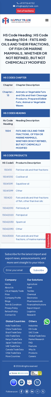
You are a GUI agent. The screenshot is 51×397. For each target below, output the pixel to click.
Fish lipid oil (21, 214)
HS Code (33, 329)
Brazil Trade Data (13, 332)
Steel (29, 287)
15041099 (8, 190)
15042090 (8, 228)
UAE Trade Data (13, 346)
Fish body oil (22, 207)
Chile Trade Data (13, 353)
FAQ (31, 342)
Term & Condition (13, 304)
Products (33, 353)
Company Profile (13, 297)
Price (7, 294)
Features (33, 346)
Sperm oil (21, 221)
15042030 (8, 221)
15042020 (8, 214)
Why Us (32, 349)
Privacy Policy (11, 308)
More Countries (13, 356)
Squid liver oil (22, 183)
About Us (9, 287)
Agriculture (32, 284)
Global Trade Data (37, 335)
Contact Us (10, 314)
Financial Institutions (36, 304)
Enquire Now (48, 240)
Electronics (32, 297)
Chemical (31, 294)
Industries (33, 325)
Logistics (31, 311)
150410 (8, 169)
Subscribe (38, 270)
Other (19, 190)
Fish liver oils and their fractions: (32, 169)
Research (31, 314)
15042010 (8, 207)
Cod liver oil (22, 176)
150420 (8, 197)
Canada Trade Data (15, 349)
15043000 (8, 235)
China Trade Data (14, 329)
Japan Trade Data (14, 342)
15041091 (8, 183)
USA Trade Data (13, 335)
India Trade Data (13, 325)
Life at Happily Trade (14, 291)
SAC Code (33, 332)
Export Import (33, 308)
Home (8, 284)
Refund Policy (11, 311)
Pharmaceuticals (35, 301)
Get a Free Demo (25, 11)
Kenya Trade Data (14, 339)
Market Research (36, 339)
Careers (32, 356)
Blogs (7, 301)
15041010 (8, 176)
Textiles (30, 291)
